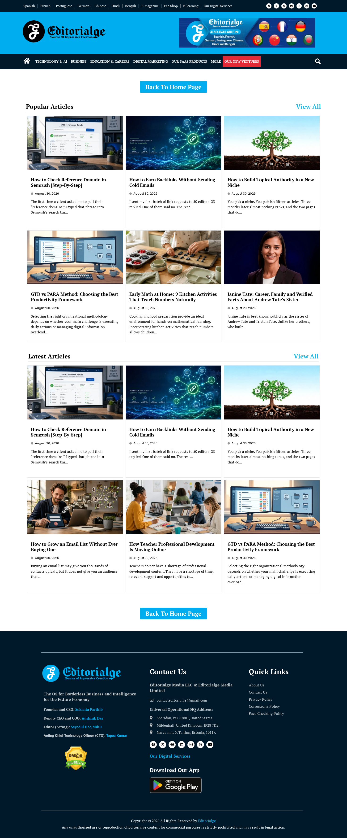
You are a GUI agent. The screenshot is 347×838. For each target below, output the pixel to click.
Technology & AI (51, 61)
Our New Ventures (241, 61)
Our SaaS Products (189, 61)
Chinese (100, 6)
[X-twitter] (276, 6)
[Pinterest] (284, 6)
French (45, 6)
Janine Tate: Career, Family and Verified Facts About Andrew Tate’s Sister (270, 296)
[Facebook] (268, 6)
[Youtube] (314, 6)
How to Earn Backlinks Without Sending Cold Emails (172, 182)
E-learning (190, 6)
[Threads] (306, 6)
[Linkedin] (291, 6)
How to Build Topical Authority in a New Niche (271, 182)
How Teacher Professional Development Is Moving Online (172, 546)
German (83, 6)
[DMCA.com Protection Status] (76, 769)
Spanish (29, 6)
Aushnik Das (92, 718)
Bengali (130, 6)
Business (79, 61)
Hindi (116, 6)
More (216, 61)
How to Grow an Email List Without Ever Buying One (74, 546)
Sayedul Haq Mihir (86, 727)
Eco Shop (171, 6)
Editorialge (207, 820)
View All (308, 106)
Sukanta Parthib (89, 709)
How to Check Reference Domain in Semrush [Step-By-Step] (68, 182)
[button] (318, 61)
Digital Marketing (150, 61)
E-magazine (150, 6)
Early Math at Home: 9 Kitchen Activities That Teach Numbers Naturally (173, 296)
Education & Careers (110, 61)
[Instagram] (299, 6)
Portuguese (64, 6)
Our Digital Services (218, 6)
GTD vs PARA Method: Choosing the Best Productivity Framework (74, 296)
